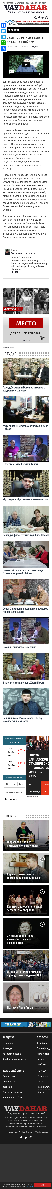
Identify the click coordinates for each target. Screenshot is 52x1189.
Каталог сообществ (43, 1061)
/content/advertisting (26, 330)
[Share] (3, 48)
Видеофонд (31, 3)
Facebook (43, 1076)
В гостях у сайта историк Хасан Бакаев (24, 682)
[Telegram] (3, 37)
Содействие (9, 1076)
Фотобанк (19, 3)
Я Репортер (43, 1053)
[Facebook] (3, 25)
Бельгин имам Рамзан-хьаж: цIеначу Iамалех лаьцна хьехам (22, 719)
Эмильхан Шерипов (23, 253)
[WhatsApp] (3, 43)
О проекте (8, 1043)
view (37, 765)
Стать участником (12, 1092)
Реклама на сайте (12, 1097)
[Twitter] (3, 31)
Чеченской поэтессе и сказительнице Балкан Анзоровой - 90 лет (23, 572)
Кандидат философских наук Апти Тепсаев (26, 535)
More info (30, 1186)
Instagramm (44, 1086)
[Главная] (26, 9)
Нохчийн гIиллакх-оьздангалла (19, 647)
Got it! (42, 1185)
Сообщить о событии (9, 1084)
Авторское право (12, 1053)
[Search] (36, 17)
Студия (33, 46)
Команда (7, 1048)
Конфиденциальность (14, 1059)
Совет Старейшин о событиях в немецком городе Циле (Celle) (25, 610)
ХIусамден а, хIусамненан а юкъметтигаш (25, 499)
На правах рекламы (9, 347)
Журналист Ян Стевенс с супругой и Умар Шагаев (25, 427)
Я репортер (8, 3)
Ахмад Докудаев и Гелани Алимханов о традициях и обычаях (24, 389)
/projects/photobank (26, 301)
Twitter (41, 1081)
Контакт (42, 3)
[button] (12, 30)
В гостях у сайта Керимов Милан (20, 464)
